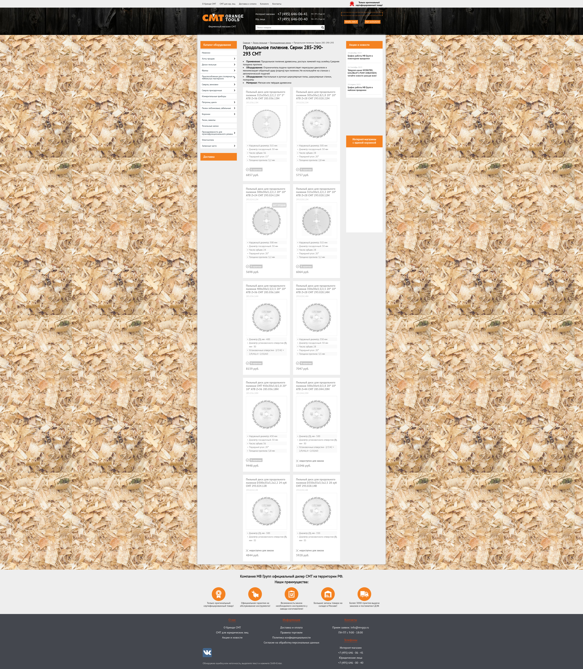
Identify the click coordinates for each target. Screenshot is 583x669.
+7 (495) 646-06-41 (293, 14)
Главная (246, 42)
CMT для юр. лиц (227, 3)
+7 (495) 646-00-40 (293, 19)
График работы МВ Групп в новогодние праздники (360, 57)
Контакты (276, 3)
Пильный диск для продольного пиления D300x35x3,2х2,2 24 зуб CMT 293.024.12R (266, 483)
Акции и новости (359, 44)
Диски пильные (260, 42)
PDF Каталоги (372, 22)
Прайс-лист (351, 22)
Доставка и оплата (247, 3)
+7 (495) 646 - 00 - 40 (350, 662)
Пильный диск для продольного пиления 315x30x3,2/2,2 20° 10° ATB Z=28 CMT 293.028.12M (316, 192)
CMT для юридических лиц (232, 632)
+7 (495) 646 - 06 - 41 (350, 652)
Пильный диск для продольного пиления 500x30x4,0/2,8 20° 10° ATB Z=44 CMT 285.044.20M (316, 386)
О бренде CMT (209, 3)
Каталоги (264, 3)
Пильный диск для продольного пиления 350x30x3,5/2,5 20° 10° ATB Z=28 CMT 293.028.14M (316, 289)
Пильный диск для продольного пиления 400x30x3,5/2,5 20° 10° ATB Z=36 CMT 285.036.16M (266, 289)
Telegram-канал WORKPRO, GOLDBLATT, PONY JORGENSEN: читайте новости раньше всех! (362, 73)
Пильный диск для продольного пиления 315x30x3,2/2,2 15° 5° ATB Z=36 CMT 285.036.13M (265, 95)
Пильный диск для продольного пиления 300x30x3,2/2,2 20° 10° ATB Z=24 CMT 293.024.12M (266, 192)
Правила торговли (291, 632)
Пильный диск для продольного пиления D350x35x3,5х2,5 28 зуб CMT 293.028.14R (316, 483)
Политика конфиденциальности (291, 637)
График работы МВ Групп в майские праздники (360, 88)
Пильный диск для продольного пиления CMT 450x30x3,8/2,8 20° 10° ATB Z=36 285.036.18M (266, 386)
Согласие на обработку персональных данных (291, 642)
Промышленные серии (280, 42)
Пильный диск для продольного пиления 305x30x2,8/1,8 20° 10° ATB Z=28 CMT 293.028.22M (316, 95)
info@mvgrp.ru (360, 627)
